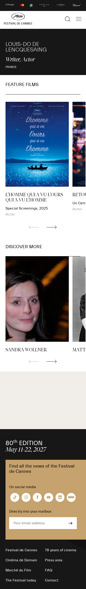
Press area (53, 560)
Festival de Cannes (21, 550)
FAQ (48, 570)
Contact (51, 580)
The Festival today (21, 580)
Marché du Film (18, 570)
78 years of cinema (60, 550)
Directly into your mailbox (30, 511)
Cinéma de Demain (21, 560)
